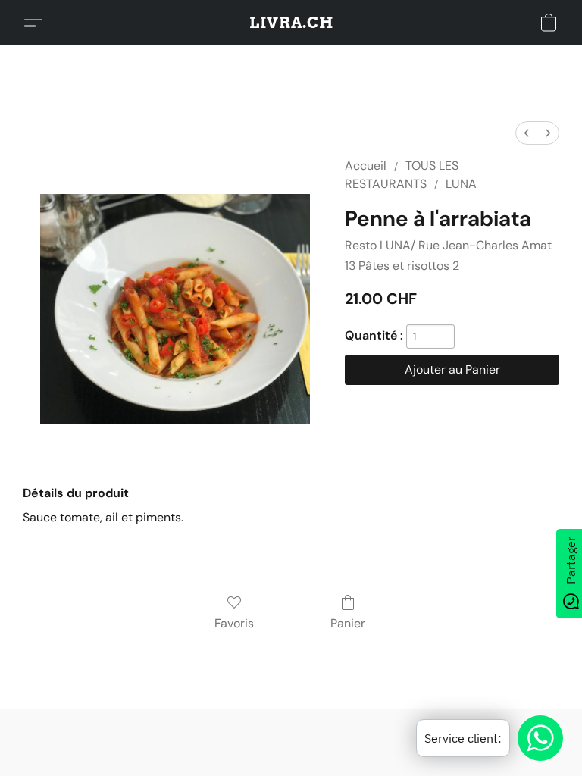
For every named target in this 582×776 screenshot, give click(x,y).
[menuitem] (526, 133)
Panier (347, 623)
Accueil (365, 166)
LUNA (461, 184)
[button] (291, 23)
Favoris (234, 623)
